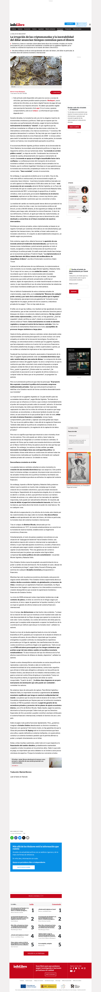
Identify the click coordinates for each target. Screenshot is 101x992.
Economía (27, 29)
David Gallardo (14, 921)
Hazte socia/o (50, 974)
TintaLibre (68, 29)
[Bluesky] (76, 968)
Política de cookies (77, 980)
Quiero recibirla (74, 127)
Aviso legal (57, 980)
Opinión (20, 29)
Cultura (34, 29)
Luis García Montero (74, 200)
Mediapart (60, 29)
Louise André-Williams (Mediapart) (47, 938)
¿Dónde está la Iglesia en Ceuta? (19, 935)
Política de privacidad (66, 980)
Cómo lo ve (71, 350)
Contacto (22, 980)
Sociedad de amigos (49, 980)
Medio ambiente (50, 29)
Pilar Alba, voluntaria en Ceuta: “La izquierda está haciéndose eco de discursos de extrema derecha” (19, 927)
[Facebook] (73, 968)
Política (13, 29)
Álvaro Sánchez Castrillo (17, 912)
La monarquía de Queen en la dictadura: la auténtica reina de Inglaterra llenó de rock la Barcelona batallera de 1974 (19, 918)
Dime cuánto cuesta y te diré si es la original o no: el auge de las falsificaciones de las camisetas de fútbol (20, 944)
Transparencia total (81, 26)
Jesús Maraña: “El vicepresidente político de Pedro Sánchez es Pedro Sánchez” (72, 366)
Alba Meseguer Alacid (16, 929)
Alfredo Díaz (41, 945)
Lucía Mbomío (72, 192)
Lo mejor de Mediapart (15, 833)
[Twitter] (79, 968)
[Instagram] (84, 968)
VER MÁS (87, 373)
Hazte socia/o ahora (23, 867)
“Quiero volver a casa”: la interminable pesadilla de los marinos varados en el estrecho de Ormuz (47, 935)
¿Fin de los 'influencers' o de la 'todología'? (74, 188)
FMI (24, 833)
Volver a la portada (36, 953)
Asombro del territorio (72, 206)
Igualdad (41, 29)
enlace (35, 111)
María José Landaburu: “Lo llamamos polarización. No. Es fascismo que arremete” (72, 356)
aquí (37, 108)
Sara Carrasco (14, 946)
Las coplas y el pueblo (73, 197)
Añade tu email (73, 283)
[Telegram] (82, 968)
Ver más (70, 448)
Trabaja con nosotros (38, 980)
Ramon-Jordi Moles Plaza (17, 937)
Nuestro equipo (29, 980)
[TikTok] (74, 971)
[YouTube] (71, 971)
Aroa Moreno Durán (74, 209)
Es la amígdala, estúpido (45, 943)
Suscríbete (70, 23)
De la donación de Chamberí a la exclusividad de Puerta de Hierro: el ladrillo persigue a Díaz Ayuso (20, 909)
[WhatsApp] (71, 968)
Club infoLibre (77, 29)
